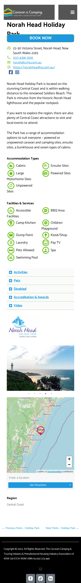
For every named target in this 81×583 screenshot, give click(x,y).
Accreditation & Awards (31, 297)
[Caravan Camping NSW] (23, 12)
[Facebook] (11, 72)
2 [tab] (34, 394)
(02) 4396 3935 (23, 58)
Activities (21, 272)
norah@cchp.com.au (27, 62)
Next (70, 368)
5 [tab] (51, 394)
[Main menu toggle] (72, 12)
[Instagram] (17, 72)
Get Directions (38, 485)
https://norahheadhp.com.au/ (34, 67)
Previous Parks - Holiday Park (20, 528)
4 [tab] (45, 394)
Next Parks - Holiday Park (62, 528)
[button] (40, 272)
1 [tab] (28, 394)
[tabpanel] (40, 368)
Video (18, 305)
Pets (17, 280)
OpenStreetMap (54, 471)
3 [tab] (40, 394)
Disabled (20, 289)
